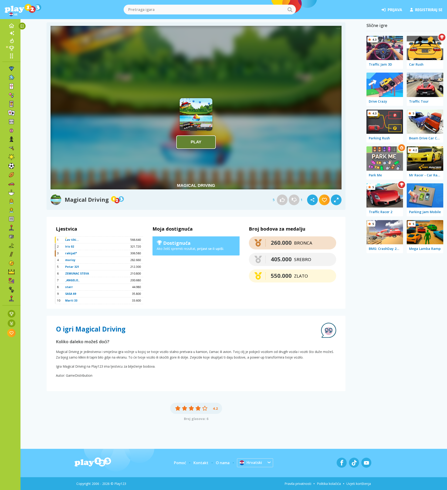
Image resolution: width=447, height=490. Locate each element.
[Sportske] (11, 174)
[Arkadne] (11, 227)
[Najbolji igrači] (11, 48)
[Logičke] (11, 130)
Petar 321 (72, 267)
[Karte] (11, 104)
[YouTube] (366, 463)
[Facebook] (342, 463)
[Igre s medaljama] (11, 323)
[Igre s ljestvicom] (11, 314)
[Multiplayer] (11, 298)
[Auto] (11, 183)
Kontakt (200, 462)
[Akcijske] (11, 148)
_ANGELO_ (72, 280)
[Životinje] (11, 289)
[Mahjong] (11, 86)
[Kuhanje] (11, 192)
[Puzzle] (11, 77)
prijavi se (204, 248)
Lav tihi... (72, 240)
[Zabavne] (11, 157)
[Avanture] (11, 263)
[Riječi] (11, 219)
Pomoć (180, 462)
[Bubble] (11, 95)
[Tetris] (11, 280)
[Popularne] (11, 40)
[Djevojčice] (11, 201)
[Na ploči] (11, 236)
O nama (223, 462)
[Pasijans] (11, 112)
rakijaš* (71, 253)
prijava (395, 9)
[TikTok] (354, 463)
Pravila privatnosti (297, 483)
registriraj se (428, 9)
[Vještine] (11, 254)
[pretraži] (290, 9)
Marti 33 (71, 300)
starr (69, 287)
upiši (219, 248)
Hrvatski (254, 462)
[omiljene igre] (11, 333)
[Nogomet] (11, 165)
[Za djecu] (11, 210)
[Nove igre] (11, 33)
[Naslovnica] (11, 26)
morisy (70, 260)
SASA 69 (70, 294)
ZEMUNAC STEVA (77, 273)
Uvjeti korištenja (358, 483)
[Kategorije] (11, 55)
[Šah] (11, 139)
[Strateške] (11, 272)
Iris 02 (69, 246)
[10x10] (11, 121)
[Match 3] (11, 68)
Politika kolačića (329, 483)
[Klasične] (11, 245)
